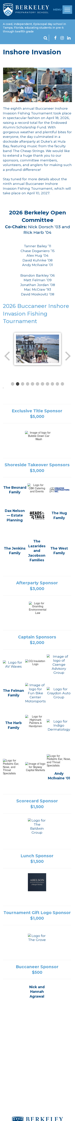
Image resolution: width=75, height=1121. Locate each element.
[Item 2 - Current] (17, 384)
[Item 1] (12, 384)
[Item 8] (47, 384)
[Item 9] (52, 384)
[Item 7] (42, 384)
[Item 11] (62, 384)
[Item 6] (37, 384)
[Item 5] (32, 384)
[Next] (67, 356)
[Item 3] (22, 384)
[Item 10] (57, 384)
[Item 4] (27, 384)
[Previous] (7, 356)
